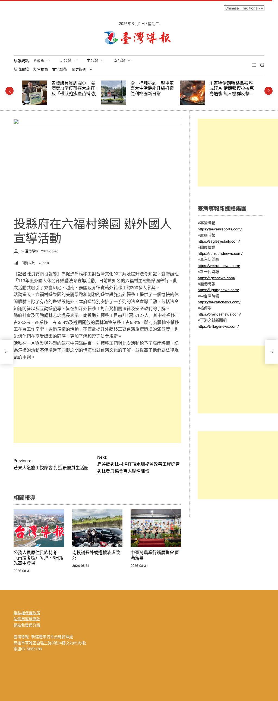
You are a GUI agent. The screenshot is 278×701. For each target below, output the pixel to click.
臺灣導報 (31, 251)
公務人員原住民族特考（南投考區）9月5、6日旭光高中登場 (39, 557)
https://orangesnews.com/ (219, 314)
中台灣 (92, 60)
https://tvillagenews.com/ (218, 326)
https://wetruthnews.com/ (219, 265)
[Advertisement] (97, 405)
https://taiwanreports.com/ (220, 229)
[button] (9, 91)
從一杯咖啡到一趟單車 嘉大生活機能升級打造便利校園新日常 (89, 88)
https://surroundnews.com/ (220, 253)
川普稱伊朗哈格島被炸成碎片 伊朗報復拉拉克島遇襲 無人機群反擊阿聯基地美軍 (166, 91)
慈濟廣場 (21, 69)
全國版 (38, 60)
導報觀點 (21, 61)
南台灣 (119, 60)
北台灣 (65, 60)
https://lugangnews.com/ (218, 290)
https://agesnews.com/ (216, 278)
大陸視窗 (40, 69)
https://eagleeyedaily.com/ (219, 241)
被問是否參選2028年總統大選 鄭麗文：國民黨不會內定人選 (245, 88)
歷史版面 (79, 69)
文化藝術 (59, 69)
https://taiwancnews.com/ (219, 302)
